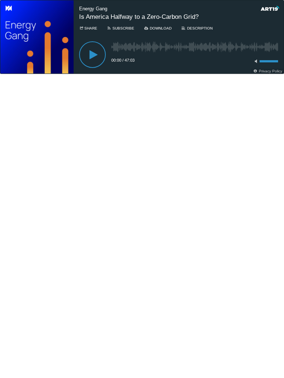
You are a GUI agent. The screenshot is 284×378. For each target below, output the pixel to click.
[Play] (92, 54)
